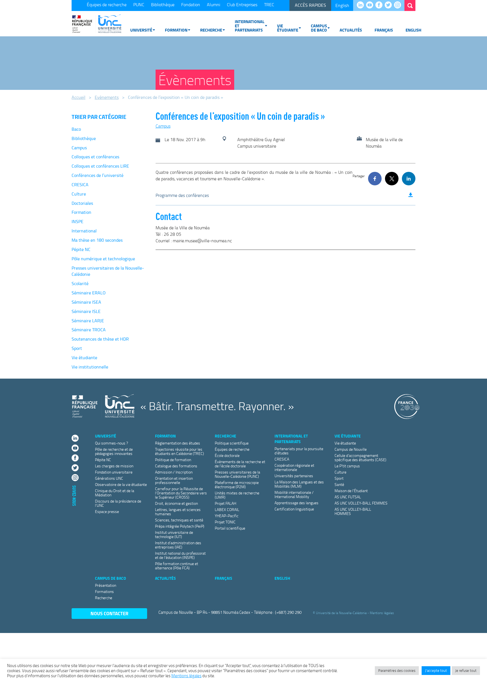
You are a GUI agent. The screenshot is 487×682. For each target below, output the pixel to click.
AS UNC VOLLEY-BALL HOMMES (353, 511)
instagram (399, 5)
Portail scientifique (230, 528)
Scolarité (80, 283)
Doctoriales (82, 203)
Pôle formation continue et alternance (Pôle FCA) (176, 565)
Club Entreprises (242, 4)
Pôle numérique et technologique (103, 259)
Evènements (107, 97)
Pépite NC (81, 249)
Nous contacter (109, 613)
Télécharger (410, 195)
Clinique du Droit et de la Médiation (114, 492)
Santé (339, 484)
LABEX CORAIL (227, 509)
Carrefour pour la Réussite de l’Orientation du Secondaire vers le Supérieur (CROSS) (181, 493)
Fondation (190, 4)
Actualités (351, 30)
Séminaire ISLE (86, 311)
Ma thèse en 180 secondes (97, 240)
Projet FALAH (225, 503)
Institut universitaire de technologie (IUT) (174, 534)
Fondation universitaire (113, 472)
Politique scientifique (232, 443)
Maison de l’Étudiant (351, 490)
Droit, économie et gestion (176, 503)
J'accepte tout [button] (436, 670)
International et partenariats (249, 25)
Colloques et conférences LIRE (100, 166)
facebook (380, 5)
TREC (269, 4)
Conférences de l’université (97, 175)
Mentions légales (382, 612)
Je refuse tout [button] (466, 670)
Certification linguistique (294, 509)
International (84, 231)
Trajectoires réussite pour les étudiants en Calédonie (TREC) (179, 451)
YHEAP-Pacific (226, 515)
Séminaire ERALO (89, 293)
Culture (79, 194)
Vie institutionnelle (90, 367)
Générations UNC (109, 478)
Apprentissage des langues (296, 502)
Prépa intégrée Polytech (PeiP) (179, 526)
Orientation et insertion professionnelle (174, 480)
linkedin (362, 5)
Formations (104, 591)
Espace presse (107, 511)
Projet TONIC (225, 522)
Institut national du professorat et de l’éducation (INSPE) (180, 555)
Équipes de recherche (107, 4)
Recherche (211, 30)
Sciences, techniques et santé (179, 520)
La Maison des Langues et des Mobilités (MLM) (299, 484)
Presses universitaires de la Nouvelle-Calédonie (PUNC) (237, 474)
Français (384, 30)
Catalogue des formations (176, 465)
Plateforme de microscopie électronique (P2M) (237, 484)
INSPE (77, 221)
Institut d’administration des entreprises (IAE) (178, 545)
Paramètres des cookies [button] (396, 670)
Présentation (105, 585)
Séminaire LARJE (88, 320)
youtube (371, 5)
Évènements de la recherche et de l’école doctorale (240, 463)
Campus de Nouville (351, 449)
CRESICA (80, 184)
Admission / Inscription (173, 472)
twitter (390, 5)
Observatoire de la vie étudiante (121, 484)
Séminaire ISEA (86, 302)
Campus (79, 148)
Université (141, 30)
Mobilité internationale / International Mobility (294, 494)
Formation (176, 30)
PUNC (138, 4)
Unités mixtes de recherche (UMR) (237, 495)
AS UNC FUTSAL (348, 496)
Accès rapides (310, 5)
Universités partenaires (294, 475)
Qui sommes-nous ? (111, 443)
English (342, 5)
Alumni (213, 4)
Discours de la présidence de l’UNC (118, 503)
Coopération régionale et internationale (294, 467)
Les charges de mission (114, 465)
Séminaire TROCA (89, 329)
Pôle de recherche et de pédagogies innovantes (114, 451)
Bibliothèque (162, 4)
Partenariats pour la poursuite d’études (299, 451)
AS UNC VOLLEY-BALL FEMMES (361, 503)
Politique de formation (173, 459)
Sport (77, 348)
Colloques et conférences (95, 157)
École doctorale (227, 455)
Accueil (78, 97)
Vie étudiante (287, 28)
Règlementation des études (177, 443)
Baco (76, 129)
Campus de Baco (319, 28)
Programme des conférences (182, 195)
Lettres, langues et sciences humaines (178, 511)
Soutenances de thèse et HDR (100, 339)
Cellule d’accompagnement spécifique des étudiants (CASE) (360, 457)
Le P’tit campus (347, 465)
